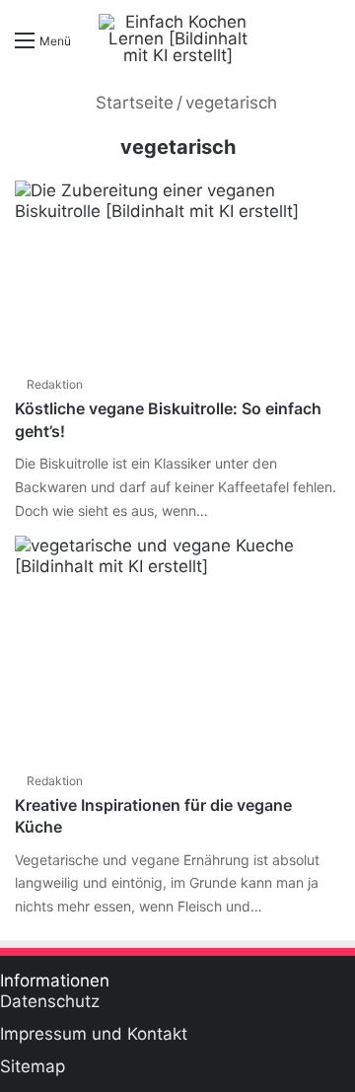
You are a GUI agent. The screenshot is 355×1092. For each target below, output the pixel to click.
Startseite (132, 102)
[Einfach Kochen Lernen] (177, 39)
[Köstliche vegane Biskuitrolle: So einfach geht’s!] (177, 272)
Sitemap (32, 1066)
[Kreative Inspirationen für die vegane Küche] (177, 648)
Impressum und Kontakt (93, 1034)
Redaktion (55, 384)
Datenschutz (50, 1001)
